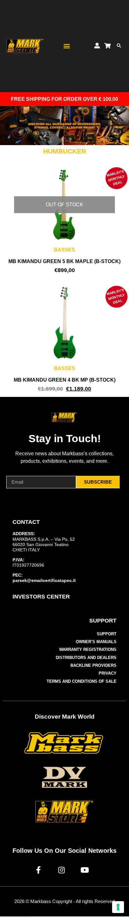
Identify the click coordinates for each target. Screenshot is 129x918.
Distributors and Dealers (86, 657)
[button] (67, 46)
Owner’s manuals (96, 641)
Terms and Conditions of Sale (81, 681)
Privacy (107, 673)
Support (106, 634)
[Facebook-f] (38, 870)
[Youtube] (84, 870)
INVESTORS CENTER (41, 596)
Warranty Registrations (87, 649)
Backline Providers (93, 665)
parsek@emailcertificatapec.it (44, 580)
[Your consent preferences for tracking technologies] (118, 907)
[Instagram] (61, 870)
